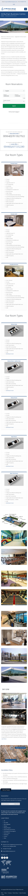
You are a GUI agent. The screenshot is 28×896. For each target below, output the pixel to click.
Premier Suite (14, 214)
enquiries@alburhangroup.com (9, 851)
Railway (5, 826)
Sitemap (10, 892)
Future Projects (7, 832)
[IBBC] (10, 870)
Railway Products (7, 827)
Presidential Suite (14, 264)
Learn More (3, 739)
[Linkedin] (7, 858)
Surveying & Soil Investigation (10, 831)
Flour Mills (6, 822)
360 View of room (10, 353)
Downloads (6, 834)
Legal (3, 894)
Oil (4, 820)
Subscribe (16, 804)
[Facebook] (2, 858)
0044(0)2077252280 (14, 146)
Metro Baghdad (7, 824)
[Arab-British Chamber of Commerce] (10, 878)
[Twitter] (5, 858)
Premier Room (14, 163)
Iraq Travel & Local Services (9, 829)
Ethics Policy (15, 892)
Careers (5, 836)
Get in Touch (6, 790)
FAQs (2, 892)
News (5, 838)
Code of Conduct (22, 892)
